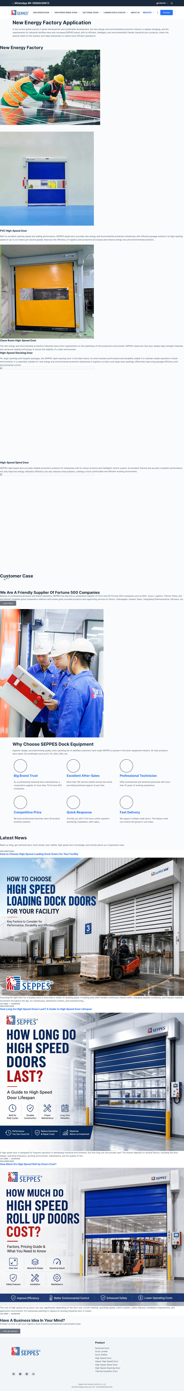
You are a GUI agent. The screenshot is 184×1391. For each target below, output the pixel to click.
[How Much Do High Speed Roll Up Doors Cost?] (92, 1237)
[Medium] (33, 1374)
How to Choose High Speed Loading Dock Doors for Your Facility (39, 854)
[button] (5, 579)
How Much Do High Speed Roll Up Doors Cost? (28, 1164)
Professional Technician (138, 776)
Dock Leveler (101, 1351)
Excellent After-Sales (83, 776)
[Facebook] (13, 1374)
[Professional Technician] (126, 766)
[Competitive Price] (20, 802)
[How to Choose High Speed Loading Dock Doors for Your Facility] (92, 927)
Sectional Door (90, 12)
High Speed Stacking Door (107, 1368)
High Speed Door (41, 12)
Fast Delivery (130, 812)
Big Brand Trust (26, 776)
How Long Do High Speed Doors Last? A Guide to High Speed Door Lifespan (46, 1009)
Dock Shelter (101, 1354)
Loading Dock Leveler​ (114, 12)
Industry (147, 12)
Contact (166, 12)
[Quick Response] (73, 802)
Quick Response (79, 812)
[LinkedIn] (26, 1374)
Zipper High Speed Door (106, 1361)
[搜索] (172, 3)
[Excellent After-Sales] (73, 766)
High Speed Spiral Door (66, 12)
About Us (135, 12)
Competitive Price (27, 812)
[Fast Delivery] (126, 802)
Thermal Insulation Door (106, 1371)
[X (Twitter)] (20, 1374)
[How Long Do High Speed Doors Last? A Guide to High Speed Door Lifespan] (92, 1082)
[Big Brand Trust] (20, 766)
